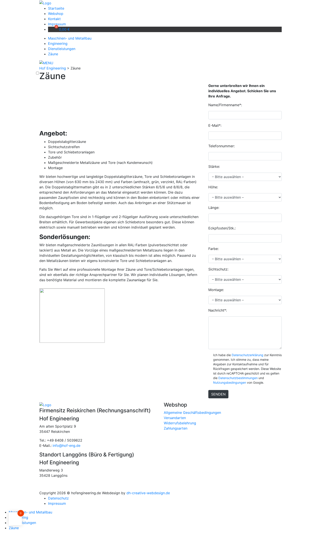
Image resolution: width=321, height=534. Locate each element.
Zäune (53, 54)
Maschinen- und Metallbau (69, 38)
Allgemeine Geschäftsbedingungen (192, 412)
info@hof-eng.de (66, 445)
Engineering (57, 43)
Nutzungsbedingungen (229, 382)
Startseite (56, 8)
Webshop (55, 13)
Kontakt (54, 19)
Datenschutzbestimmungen (238, 378)
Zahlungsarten (175, 428)
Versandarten (175, 418)
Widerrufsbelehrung (180, 423)
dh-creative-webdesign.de (148, 493)
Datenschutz (58, 498)
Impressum (57, 24)
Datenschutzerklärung (247, 355)
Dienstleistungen (61, 49)
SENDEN (218, 394)
